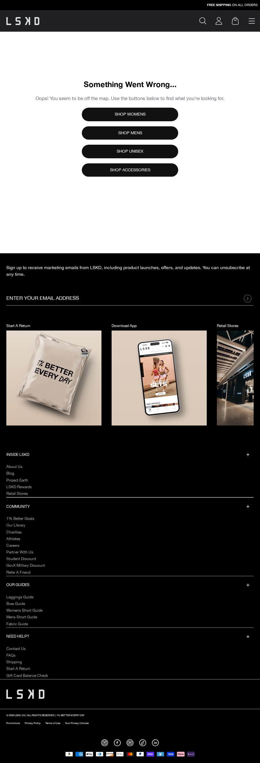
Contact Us (16, 649)
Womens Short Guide (24, 611)
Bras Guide (15, 604)
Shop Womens (130, 114)
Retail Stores (17, 494)
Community (18, 507)
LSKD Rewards (19, 487)
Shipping (14, 662)
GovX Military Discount (25, 566)
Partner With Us (19, 552)
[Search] (205, 21)
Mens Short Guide (21, 617)
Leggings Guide (19, 597)
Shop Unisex (130, 151)
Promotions (13, 723)
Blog (10, 473)
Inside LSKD (17, 455)
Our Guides (17, 585)
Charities (14, 532)
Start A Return (18, 669)
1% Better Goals (20, 519)
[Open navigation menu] (252, 21)
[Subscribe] (249, 298)
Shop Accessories (130, 170)
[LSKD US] (22, 21)
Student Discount (21, 559)
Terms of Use (52, 723)
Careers (12, 546)
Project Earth (17, 480)
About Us (14, 467)
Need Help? (17, 637)
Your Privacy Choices (77, 723)
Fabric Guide (17, 624)
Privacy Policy (33, 723)
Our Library (15, 525)
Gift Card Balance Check (27, 676)
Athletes (13, 539)
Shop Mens (130, 133)
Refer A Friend (18, 573)
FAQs (11, 656)
